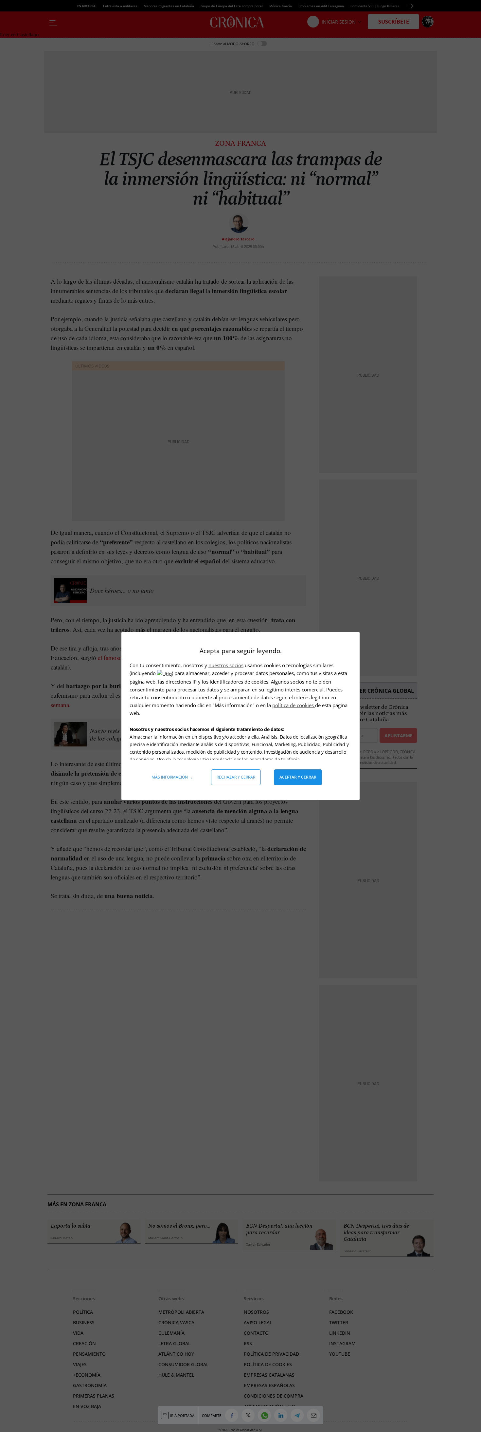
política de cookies (293, 705)
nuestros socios (225, 665)
